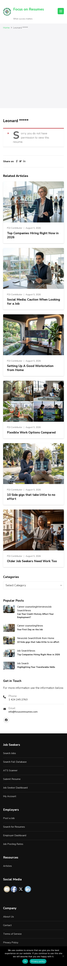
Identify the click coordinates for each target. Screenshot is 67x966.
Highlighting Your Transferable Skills (36, 667)
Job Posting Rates (13, 844)
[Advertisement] (33, 71)
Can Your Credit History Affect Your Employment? (35, 616)
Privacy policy (38, 961)
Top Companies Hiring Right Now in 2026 (33, 235)
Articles (7, 866)
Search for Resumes (14, 827)
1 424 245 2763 (18, 699)
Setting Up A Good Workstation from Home (30, 368)
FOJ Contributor (14, 228)
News (27, 610)
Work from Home (44, 638)
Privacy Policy (10, 942)
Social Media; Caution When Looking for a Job (33, 302)
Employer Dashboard (14, 835)
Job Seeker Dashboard (15, 787)
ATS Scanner (10, 770)
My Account (9, 796)
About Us (8, 916)
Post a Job (9, 818)
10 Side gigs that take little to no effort (31, 497)
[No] (63, 956)
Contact (7, 925)
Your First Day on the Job (30, 629)
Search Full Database (15, 762)
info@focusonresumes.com (23, 712)
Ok (25, 961)
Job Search (29, 638)
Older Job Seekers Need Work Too (32, 561)
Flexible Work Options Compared (31, 432)
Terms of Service (12, 934)
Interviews (42, 606)
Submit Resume (12, 779)
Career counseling (26, 606)
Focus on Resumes (28, 9)
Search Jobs (9, 753)
